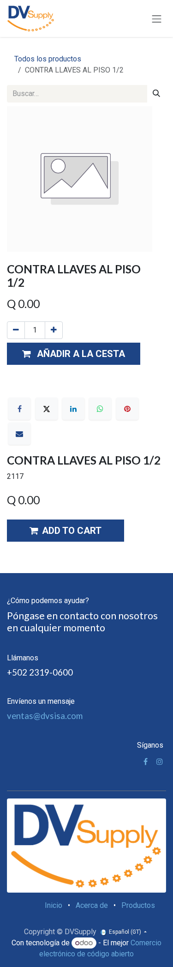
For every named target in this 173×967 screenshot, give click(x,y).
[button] (73, 354)
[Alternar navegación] (157, 18)
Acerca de (92, 905)
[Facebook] (19, 409)
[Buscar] (156, 94)
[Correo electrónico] (19, 434)
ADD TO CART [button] (71, 530)
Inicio (53, 905)
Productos (138, 905)
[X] (47, 409)
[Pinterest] (127, 409)
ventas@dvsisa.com (45, 716)
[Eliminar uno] (16, 330)
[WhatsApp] (100, 409)
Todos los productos (47, 58)
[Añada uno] (54, 330)
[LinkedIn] (73, 409)
